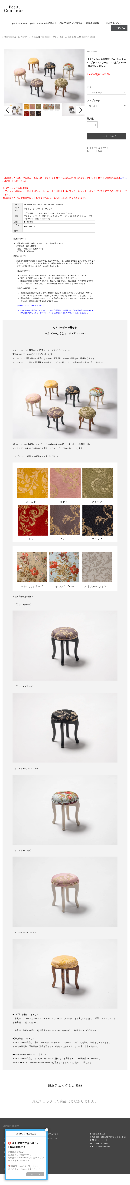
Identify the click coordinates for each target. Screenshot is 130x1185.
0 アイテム (121, 28)
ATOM (54, 1138)
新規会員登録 (92, 23)
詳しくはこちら (36, 1174)
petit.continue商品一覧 (11, 37)
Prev (8, 110)
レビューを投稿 (95, 151)
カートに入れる (109, 136)
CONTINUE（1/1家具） (71, 23)
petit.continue (19, 23)
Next (80, 110)
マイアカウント (113, 23)
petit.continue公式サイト (43, 23)
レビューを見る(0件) (97, 147)
